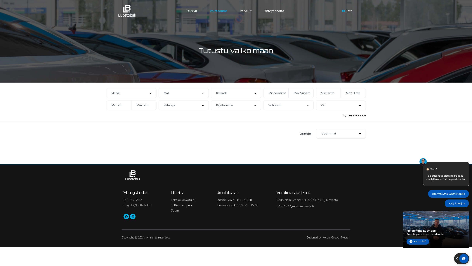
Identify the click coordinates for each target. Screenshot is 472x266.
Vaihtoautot (218, 11)
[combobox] (131, 93)
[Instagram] (133, 216)
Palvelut (245, 11)
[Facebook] (126, 216)
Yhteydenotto (274, 11)
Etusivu (191, 11)
